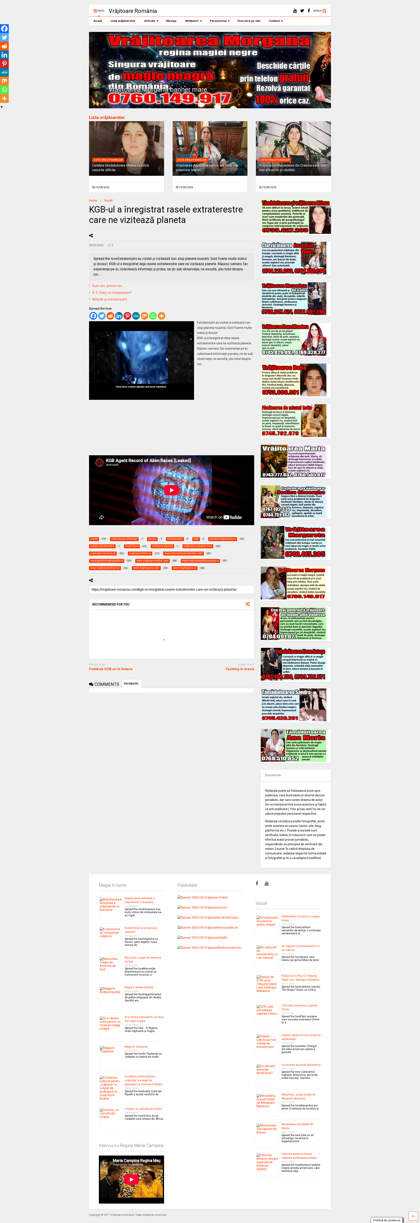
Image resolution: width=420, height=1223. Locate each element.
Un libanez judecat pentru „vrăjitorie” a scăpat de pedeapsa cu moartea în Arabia (143, 1080)
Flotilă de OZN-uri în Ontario (111, 669)
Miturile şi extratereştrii (109, 299)
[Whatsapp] (153, 316)
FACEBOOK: (131, 683)
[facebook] (309, 11)
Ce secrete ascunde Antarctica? (301, 1064)
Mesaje (171, 20)
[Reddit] (110, 316)
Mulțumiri (192, 20)
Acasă (97, 20)
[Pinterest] (127, 316)
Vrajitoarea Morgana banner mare (157, 89)
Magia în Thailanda (136, 1046)
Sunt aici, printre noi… (108, 286)
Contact (274, 20)
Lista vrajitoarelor (108, 160)
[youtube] (295, 11)
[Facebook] (93, 316)
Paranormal (218, 20)
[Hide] (2, 107)
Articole (149, 20)
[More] (161, 316)
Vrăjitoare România (133, 11)
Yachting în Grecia (240, 669)
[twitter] (302, 11)
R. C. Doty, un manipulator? (112, 292)
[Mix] (144, 316)
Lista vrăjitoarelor (123, 20)
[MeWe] (136, 316)
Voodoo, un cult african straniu (143, 1108)
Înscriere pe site (249, 20)
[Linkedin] (119, 316)
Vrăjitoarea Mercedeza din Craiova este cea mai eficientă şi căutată (292, 167)
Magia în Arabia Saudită (139, 987)
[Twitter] (102, 316)
